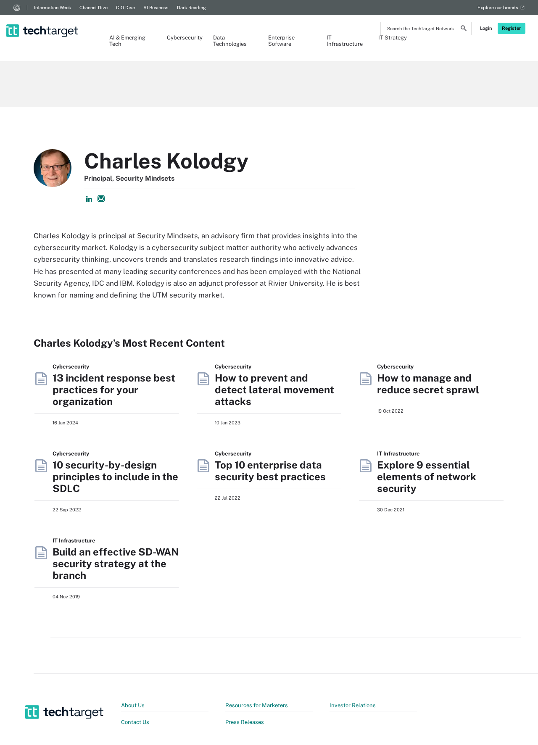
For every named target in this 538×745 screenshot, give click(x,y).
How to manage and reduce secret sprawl (428, 383)
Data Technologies (230, 40)
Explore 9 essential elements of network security (426, 476)
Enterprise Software (281, 40)
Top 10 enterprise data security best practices (270, 470)
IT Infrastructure (344, 40)
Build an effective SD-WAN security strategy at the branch (116, 563)
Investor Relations (353, 705)
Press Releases (244, 722)
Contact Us (135, 722)
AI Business (156, 7)
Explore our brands (497, 7)
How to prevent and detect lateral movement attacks (274, 389)
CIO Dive (125, 7)
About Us (133, 705)
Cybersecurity (181, 37)
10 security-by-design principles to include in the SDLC (115, 476)
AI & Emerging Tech (127, 40)
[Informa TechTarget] (16, 7)
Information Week (52, 7)
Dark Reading (191, 7)
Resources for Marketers (256, 705)
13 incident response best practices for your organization (114, 389)
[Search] (463, 29)
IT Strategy (392, 37)
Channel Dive (93, 7)
